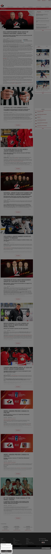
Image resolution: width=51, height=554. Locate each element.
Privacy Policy (6, 553)
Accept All (6, 550)
